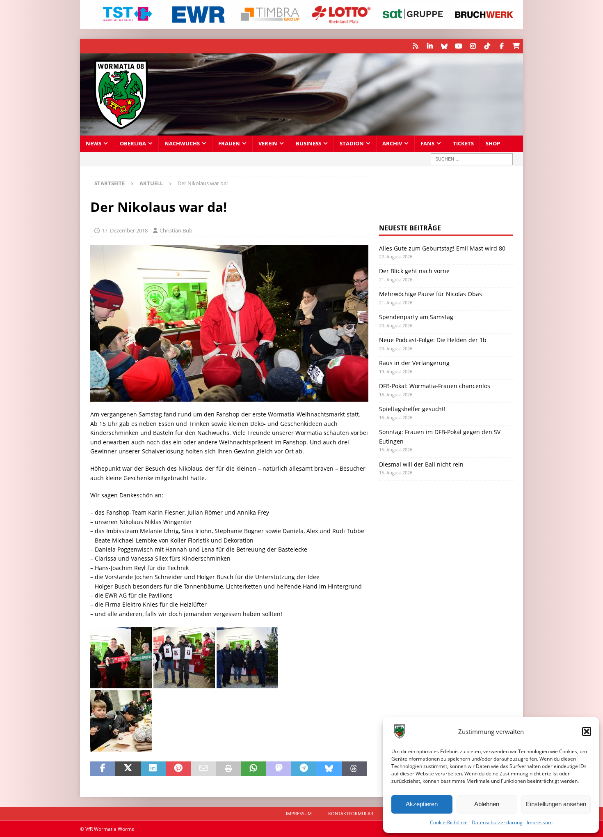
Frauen (229, 143)
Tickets (463, 143)
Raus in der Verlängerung (414, 363)
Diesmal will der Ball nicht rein (421, 464)
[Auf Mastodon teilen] (278, 768)
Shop (493, 143)
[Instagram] (473, 46)
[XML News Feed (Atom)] (415, 46)
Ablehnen (486, 803)
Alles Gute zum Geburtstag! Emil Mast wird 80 (442, 248)
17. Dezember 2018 (125, 230)
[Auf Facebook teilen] (102, 768)
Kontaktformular (350, 813)
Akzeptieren (422, 803)
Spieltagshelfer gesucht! (412, 409)
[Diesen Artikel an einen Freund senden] (203, 768)
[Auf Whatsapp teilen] (253, 768)
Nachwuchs (182, 143)
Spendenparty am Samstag (416, 317)
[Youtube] (458, 46)
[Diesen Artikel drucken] (228, 768)
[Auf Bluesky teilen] (328, 768)
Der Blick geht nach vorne (414, 271)
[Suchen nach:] (472, 159)
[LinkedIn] (430, 46)
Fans (427, 143)
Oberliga (133, 143)
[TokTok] (487, 46)
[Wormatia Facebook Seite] (501, 46)
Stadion (352, 143)
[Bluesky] (444, 46)
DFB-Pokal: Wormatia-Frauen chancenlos (434, 386)
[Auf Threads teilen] (354, 768)
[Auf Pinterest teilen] (178, 768)
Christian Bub (176, 230)
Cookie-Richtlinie (449, 822)
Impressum (540, 822)
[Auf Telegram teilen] (303, 768)
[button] (586, 731)
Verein (267, 143)
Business (308, 143)
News (93, 143)
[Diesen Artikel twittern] (127, 768)
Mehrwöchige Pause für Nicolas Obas (430, 294)
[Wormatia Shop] (516, 46)
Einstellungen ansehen (556, 803)
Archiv (392, 143)
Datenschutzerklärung (497, 822)
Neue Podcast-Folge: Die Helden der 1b (433, 340)
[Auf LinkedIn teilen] (153, 768)
